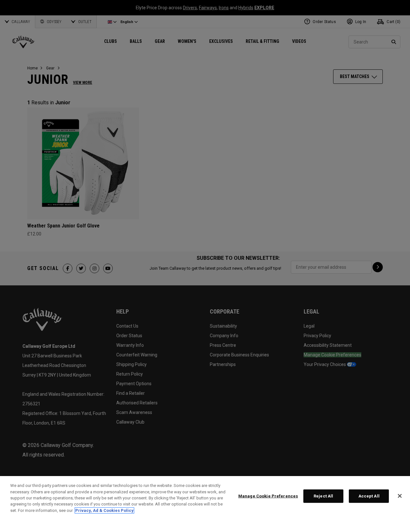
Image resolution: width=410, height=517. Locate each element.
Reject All (323, 496)
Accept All (369, 496)
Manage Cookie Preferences (268, 496)
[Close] (400, 496)
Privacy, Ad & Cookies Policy (104, 510)
